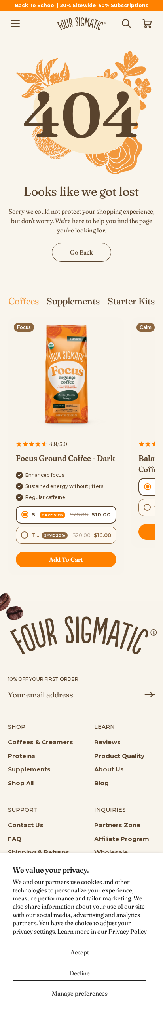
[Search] (127, 24)
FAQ (14, 839)
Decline (79, 973)
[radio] (66, 515)
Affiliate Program (121, 839)
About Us (109, 769)
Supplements (73, 301)
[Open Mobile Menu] (15, 23)
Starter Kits (131, 301)
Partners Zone (117, 825)
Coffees (23, 301)
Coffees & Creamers (40, 742)
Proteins (21, 756)
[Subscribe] (145, 694)
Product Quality (119, 756)
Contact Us (26, 825)
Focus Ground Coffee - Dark (65, 458)
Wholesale (111, 852)
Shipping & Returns (38, 852)
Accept (79, 952)
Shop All (21, 783)
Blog (101, 783)
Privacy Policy (127, 931)
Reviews (107, 742)
